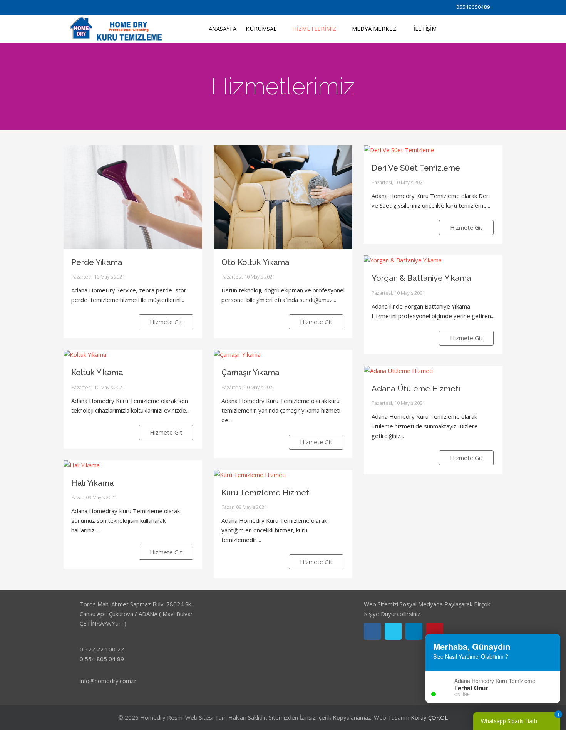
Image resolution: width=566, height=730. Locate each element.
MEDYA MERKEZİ (375, 28)
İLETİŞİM (425, 28)
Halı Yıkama (92, 483)
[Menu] (454, 29)
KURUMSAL (261, 28)
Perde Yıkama (96, 262)
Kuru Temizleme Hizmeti (266, 492)
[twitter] (84, 6)
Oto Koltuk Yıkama (255, 262)
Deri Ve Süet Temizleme (416, 168)
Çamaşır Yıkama (250, 372)
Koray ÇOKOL (429, 717)
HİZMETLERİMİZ (314, 28)
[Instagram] (94, 6)
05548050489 (473, 6)
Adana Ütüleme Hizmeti (416, 388)
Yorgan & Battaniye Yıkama (421, 278)
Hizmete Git (166, 322)
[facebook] (74, 6)
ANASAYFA (222, 28)
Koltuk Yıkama (97, 372)
